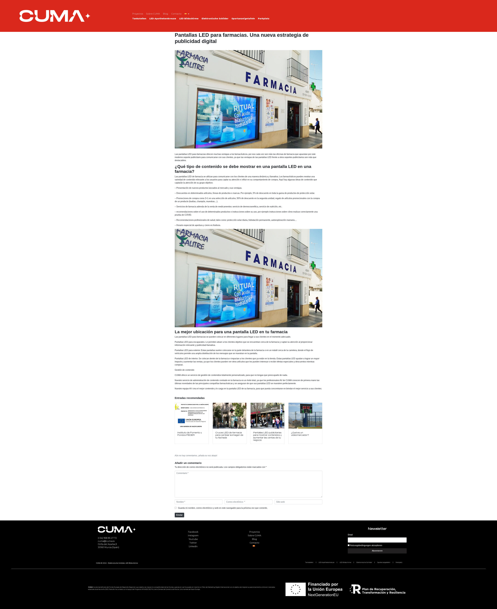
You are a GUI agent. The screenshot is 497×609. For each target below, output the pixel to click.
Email (350, 535)
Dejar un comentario (183, 47)
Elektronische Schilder (215, 18)
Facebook (193, 532)
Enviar (179, 515)
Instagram (193, 535)
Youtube (193, 539)
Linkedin (193, 546)
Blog (165, 14)
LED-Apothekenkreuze (162, 18)
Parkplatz (263, 18)
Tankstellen (139, 18)
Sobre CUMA (153, 14)
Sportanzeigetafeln (243, 18)
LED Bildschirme (189, 18)
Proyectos (137, 14)
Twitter (193, 543)
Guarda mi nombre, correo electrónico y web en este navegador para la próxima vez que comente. (223, 508)
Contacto (176, 14)
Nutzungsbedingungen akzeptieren (366, 545)
